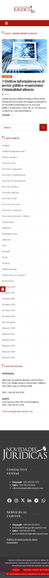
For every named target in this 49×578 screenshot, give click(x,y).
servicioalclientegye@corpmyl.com (29, 527)
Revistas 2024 (8, 310)
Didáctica (6, 228)
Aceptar (16, 570)
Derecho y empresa (11, 210)
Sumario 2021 (8, 334)
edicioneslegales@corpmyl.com (17, 411)
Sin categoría (8, 322)
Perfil (4, 257)
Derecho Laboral (10, 192)
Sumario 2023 (8, 345)
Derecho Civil (8, 163)
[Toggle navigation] (6, 23)
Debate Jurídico (9, 157)
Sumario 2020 (8, 328)
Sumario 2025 (8, 357)
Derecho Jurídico (10, 186)
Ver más (6, 115)
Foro (4, 245)
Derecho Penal (9, 198)
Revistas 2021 (8, 292)
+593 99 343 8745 (31, 524)
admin (7, 94)
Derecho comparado (12, 169)
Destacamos (8, 222)
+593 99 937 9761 (26, 530)
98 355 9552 (29, 485)
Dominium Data (9, 233)
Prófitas (6, 263)
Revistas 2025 (8, 316)
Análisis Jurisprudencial (13, 151)
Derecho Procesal (10, 204)
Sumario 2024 (8, 351)
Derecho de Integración (14, 180)
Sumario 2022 (8, 340)
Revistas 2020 (8, 287)
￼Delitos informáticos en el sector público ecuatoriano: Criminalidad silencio (23, 85)
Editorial (6, 239)
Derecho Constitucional (13, 175)
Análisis (7, 77)
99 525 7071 (33, 482)
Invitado (6, 251)
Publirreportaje (9, 269)
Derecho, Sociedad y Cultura (16, 216)
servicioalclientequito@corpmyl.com (30, 533)
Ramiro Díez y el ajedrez (14, 275)
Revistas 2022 (8, 298)
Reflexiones (8, 281)
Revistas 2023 (8, 304)
